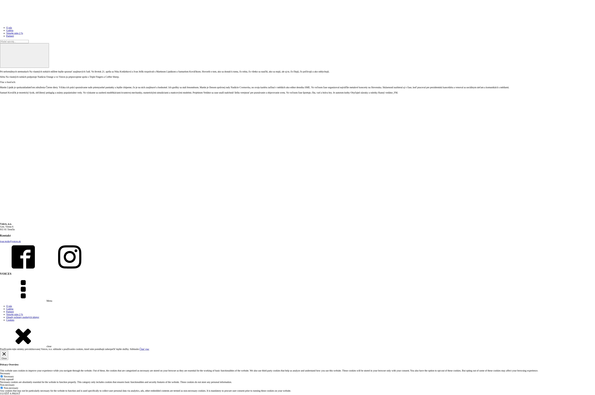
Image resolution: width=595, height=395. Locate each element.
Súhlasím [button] (134, 349)
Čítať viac (144, 349)
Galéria (9, 30)
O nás (9, 27)
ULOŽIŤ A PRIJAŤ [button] (10, 393)
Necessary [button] (5, 373)
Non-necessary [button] (7, 385)
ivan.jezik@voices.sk (10, 241)
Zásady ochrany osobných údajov (22, 317)
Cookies (10, 320)
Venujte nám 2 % (14, 33)
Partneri (10, 36)
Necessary (9, 376)
